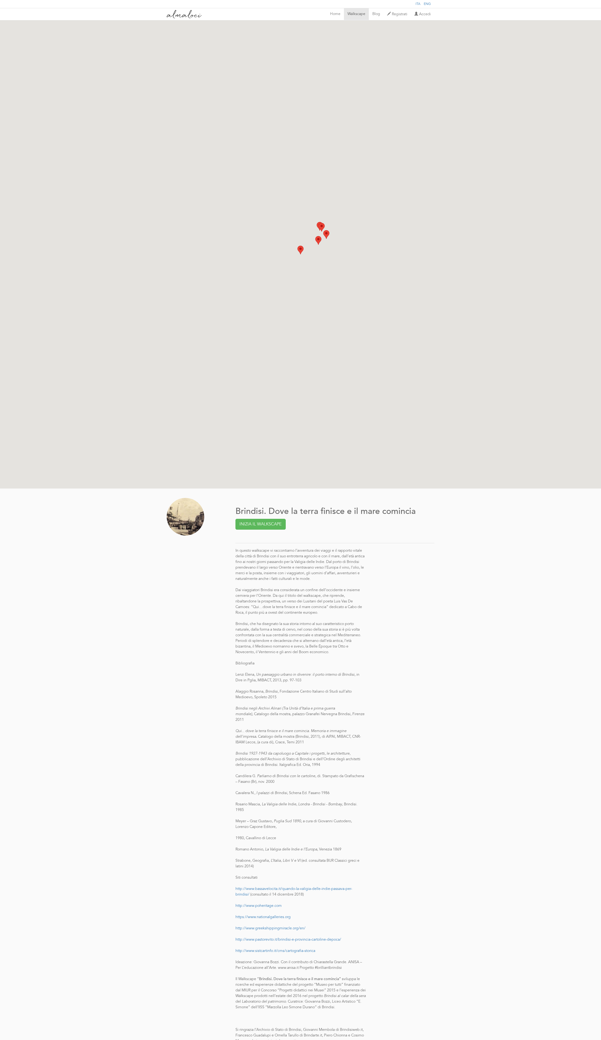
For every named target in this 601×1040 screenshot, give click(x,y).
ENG (427, 4)
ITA (418, 4)
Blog (376, 14)
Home (335, 14)
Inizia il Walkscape (260, 524)
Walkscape (356, 14)
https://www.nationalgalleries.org (263, 917)
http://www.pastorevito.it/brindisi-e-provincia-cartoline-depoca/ (288, 940)
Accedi (424, 14)
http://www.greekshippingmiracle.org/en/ (270, 928)
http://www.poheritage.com (258, 906)
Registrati (399, 14)
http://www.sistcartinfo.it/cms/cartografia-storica (275, 951)
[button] (300, 250)
